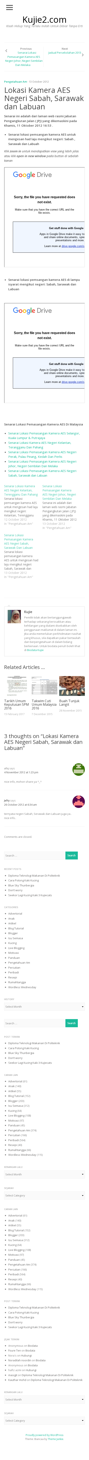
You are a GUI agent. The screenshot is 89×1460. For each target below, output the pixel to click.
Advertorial (15, 913)
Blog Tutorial (16, 928)
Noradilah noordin (19, 1360)
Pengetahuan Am (15, 81)
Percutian (14, 967)
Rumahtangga (17, 982)
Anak (11, 918)
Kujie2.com (44, 19)
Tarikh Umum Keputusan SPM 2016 (16, 704)
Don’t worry (15, 890)
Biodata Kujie (35, 650)
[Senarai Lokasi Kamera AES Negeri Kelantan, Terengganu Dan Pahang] (23, 505)
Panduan (14, 958)
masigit (12, 1375)
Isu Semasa (15, 938)
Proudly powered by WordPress (44, 1435)
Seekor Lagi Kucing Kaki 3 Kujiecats (30, 895)
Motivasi (13, 953)
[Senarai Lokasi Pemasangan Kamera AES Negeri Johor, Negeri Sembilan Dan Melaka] (61, 507)
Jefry (7, 800)
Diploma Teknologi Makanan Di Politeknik (34, 875)
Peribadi (13, 972)
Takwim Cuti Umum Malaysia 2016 (44, 704)
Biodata (33, 1346)
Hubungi (26, 1355)
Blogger (13, 933)
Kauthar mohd (17, 1380)
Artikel (12, 923)
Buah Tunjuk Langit (69, 703)
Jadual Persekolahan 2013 (64, 52)
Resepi (12, 977)
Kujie (28, 611)
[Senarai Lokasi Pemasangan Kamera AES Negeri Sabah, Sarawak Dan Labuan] (23, 556)
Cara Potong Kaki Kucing (23, 880)
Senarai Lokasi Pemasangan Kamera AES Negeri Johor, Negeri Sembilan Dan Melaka (24, 59)
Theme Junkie (55, 1439)
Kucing (12, 943)
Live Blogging (16, 948)
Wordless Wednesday (22, 987)
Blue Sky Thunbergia (21, 885)
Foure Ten (14, 1350)
